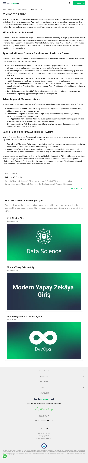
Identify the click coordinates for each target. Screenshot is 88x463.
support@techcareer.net (44, 438)
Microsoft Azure (36, 10)
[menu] (4, 3)
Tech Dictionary (21, 10)
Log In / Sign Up (79, 3)
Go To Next (75, 188)
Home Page (7, 10)
